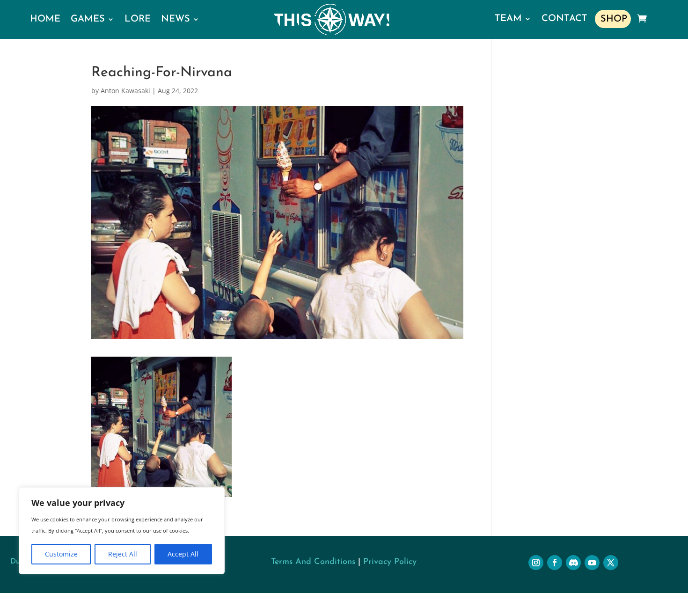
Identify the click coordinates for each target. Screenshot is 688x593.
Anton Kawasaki (125, 90)
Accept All (183, 553)
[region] (122, 530)
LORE (137, 19)
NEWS (175, 19)
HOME (45, 19)
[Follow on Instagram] (535, 562)
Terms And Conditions (313, 562)
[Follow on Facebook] (554, 562)
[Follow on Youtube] (592, 562)
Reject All (122, 553)
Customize (61, 553)
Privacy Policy (390, 562)
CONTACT (564, 18)
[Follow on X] (610, 562)
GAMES (88, 19)
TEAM (508, 18)
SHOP (613, 19)
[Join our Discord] (573, 562)
